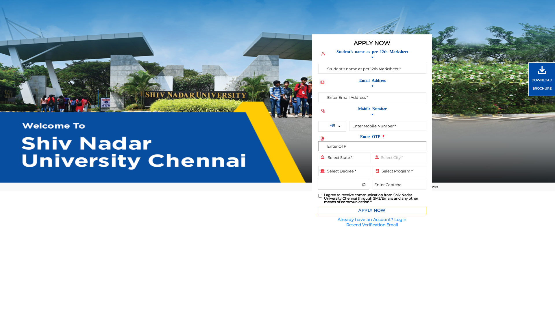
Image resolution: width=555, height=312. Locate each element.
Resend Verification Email (372, 224)
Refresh (364, 184)
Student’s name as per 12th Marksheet (372, 54)
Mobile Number (372, 112)
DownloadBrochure (542, 84)
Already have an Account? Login (372, 219)
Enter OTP (372, 136)
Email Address (372, 83)
